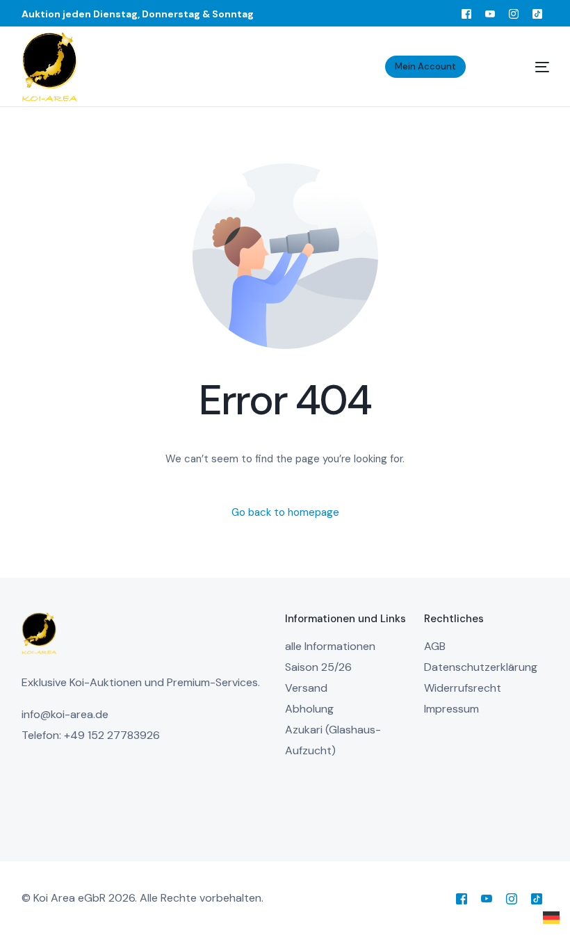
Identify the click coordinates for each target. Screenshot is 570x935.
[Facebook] (466, 13)
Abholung (309, 708)
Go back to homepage (285, 512)
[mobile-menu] (524, 66)
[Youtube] (490, 13)
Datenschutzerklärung (480, 667)
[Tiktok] (537, 13)
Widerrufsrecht (462, 688)
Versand (306, 688)
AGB (435, 646)
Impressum (451, 708)
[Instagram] (514, 13)
